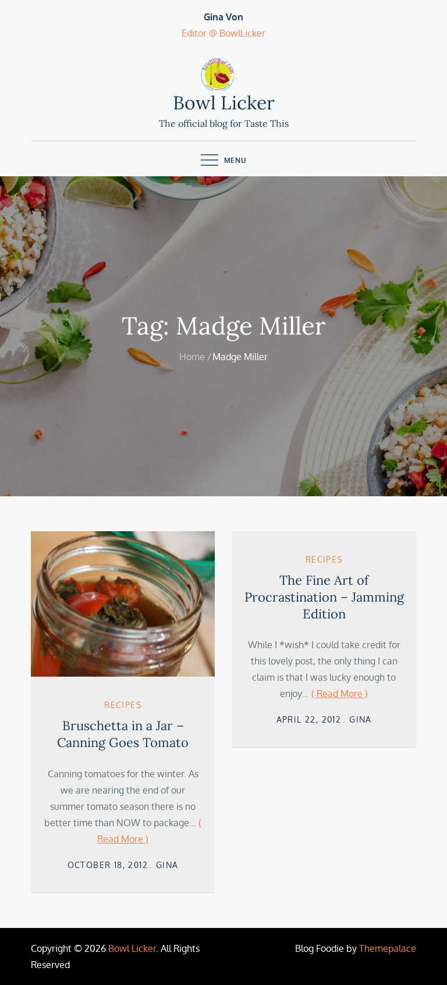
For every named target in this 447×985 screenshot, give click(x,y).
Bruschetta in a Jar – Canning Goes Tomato (123, 734)
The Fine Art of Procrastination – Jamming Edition (324, 596)
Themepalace (387, 948)
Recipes (122, 705)
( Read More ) (339, 693)
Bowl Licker (224, 103)
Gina (167, 865)
